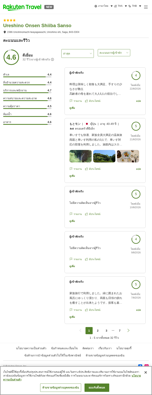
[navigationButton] (80, 330)
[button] (22, 7)
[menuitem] (104, 6)
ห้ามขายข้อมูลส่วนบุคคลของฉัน (105, 355)
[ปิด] (145, 372)
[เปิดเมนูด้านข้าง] (145, 7)
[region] (76, 380)
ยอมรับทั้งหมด (97, 387)
